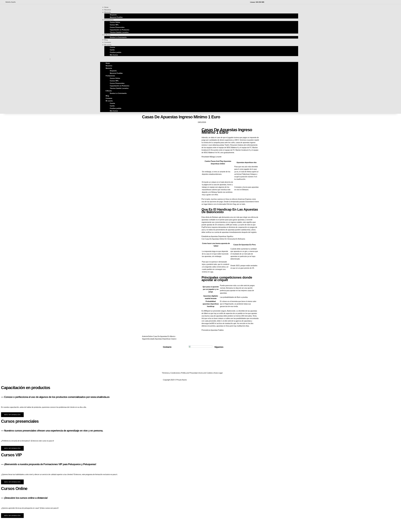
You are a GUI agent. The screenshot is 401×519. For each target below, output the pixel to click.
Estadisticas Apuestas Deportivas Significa (217, 236)
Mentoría (107, 12)
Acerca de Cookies (206, 373)
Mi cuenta (107, 45)
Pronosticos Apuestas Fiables (213, 330)
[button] (199, 59)
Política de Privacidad (189, 373)
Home (108, 63)
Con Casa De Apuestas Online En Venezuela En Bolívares (223, 239)
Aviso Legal (218, 373)
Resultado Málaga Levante (211, 157)
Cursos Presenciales (117, 27)
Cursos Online (115, 22)
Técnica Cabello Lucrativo (119, 32)
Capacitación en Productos (119, 30)
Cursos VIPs (114, 25)
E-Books (107, 35)
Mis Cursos (114, 55)
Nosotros (109, 66)
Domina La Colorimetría (118, 37)
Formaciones (109, 20)
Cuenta (112, 47)
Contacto (109, 98)
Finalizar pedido (115, 52)
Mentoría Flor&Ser (116, 17)
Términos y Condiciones (171, 373)
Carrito (112, 50)
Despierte (113, 15)
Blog (107, 96)
